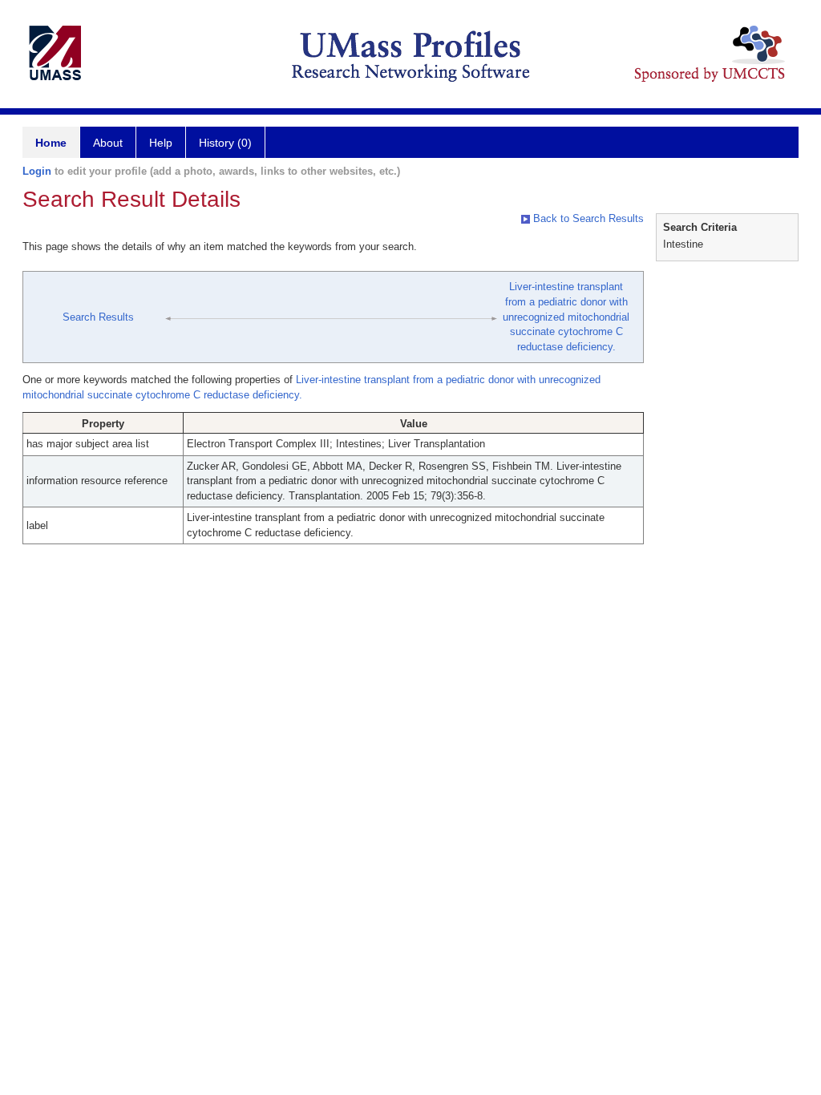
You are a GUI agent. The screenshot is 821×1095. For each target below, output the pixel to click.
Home (51, 142)
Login (36, 171)
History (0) (225, 142)
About (108, 142)
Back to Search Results (587, 218)
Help (160, 142)
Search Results (98, 317)
